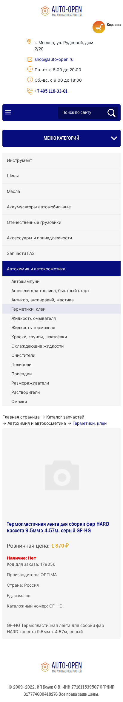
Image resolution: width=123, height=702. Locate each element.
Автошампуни (25, 281)
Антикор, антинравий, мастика (42, 299)
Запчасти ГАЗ (21, 253)
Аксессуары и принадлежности (39, 237)
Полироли (21, 364)
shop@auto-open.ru (54, 59)
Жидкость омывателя (33, 318)
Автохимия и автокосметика (36, 268)
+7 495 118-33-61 (51, 91)
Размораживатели (30, 382)
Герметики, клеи (28, 309)
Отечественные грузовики (34, 222)
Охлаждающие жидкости (37, 345)
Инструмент (19, 160)
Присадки (21, 373)
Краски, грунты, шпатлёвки (39, 336)
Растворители (25, 392)
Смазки (19, 401)
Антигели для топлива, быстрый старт (50, 290)
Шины (13, 175)
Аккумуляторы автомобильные (39, 206)
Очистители (23, 355)
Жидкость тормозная (33, 327)
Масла (13, 191)
